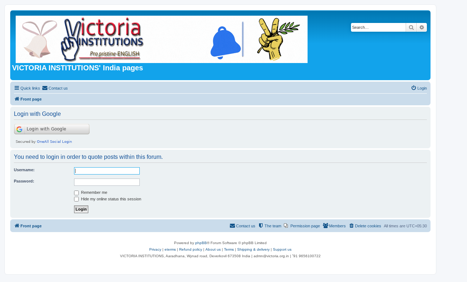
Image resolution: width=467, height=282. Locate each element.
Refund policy (190, 249)
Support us (282, 249)
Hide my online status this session (110, 199)
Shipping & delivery (253, 249)
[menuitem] (55, 88)
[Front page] (162, 38)
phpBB (201, 243)
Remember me (93, 192)
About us (213, 249)
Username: (24, 170)
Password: (24, 181)
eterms (170, 249)
